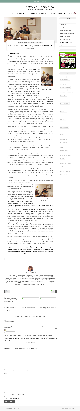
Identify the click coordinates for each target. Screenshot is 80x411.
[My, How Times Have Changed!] (6, 291)
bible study (63, 82)
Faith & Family (63, 24)
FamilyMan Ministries (39, 243)
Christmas (63, 90)
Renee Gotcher (10, 331)
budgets (71, 82)
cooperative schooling (66, 92)
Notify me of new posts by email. (11, 398)
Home (35, 1)
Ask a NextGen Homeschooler (38, 13)
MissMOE (8, 321)
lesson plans (63, 139)
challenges (63, 84)
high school (63, 116)
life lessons (63, 142)
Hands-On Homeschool (24, 42)
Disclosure (43, 1)
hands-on (72, 114)
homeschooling (64, 127)
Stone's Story (44, 281)
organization (64, 150)
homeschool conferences (67, 124)
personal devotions (65, 155)
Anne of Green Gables (31, 211)
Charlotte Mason (65, 87)
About (38, 1)
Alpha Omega (19, 93)
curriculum (63, 95)
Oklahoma (63, 147)
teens (61, 166)
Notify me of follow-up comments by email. (14, 394)
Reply (55, 328)
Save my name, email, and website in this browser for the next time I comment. (22, 370)
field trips (63, 111)
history (71, 116)
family (67, 108)
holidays (62, 119)
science (70, 163)
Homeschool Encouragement (57, 13)
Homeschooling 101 (21, 13)
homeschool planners (66, 130)
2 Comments (30, 261)
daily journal (64, 98)
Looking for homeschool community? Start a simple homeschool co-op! (10, 308)
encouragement (64, 103)
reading (62, 158)
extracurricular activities (67, 106)
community (71, 90)
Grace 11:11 (18, 282)
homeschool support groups (66, 133)
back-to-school (64, 79)
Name (5, 350)
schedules (63, 163)
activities (63, 76)
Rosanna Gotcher (31, 48)
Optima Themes (17, 408)
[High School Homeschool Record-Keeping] (54, 291)
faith (61, 108)
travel (62, 171)
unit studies (63, 174)
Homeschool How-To (65, 36)
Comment (6, 373)
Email (5, 357)
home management (65, 122)
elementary (63, 100)
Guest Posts (63, 27)
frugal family (64, 114)
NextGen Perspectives (36, 42)
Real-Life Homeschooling (66, 42)
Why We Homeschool (65, 45)
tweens (68, 171)
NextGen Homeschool (40, 7)
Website (6, 363)
